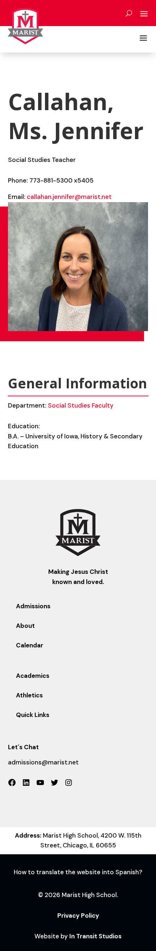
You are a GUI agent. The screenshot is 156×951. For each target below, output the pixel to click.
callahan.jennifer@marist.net (69, 197)
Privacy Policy (78, 915)
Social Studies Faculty (81, 405)
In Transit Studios (95, 936)
